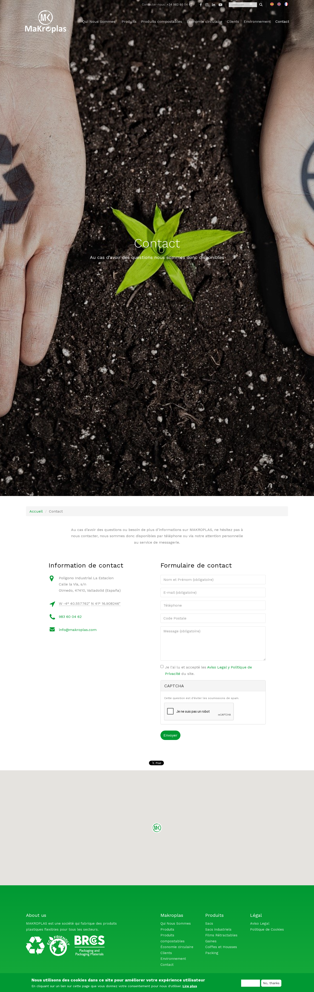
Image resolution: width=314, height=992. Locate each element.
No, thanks (271, 983)
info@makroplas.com (78, 630)
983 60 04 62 (70, 616)
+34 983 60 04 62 (179, 4)
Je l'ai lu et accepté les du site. (208, 670)
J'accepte (250, 983)
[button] (157, 828)
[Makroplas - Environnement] (48, 944)
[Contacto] (272, 4)
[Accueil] (46, 21)
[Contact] (279, 4)
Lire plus (190, 986)
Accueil (36, 511)
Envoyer (170, 735)
